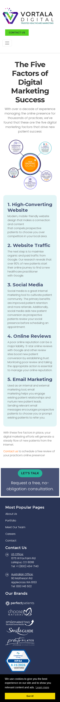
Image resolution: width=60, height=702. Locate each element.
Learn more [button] (42, 687)
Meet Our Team (15, 527)
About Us (11, 514)
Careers (10, 534)
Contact (10, 540)
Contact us (10, 451)
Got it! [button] (30, 696)
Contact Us (17, 32)
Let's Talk (30, 473)
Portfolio (10, 520)
